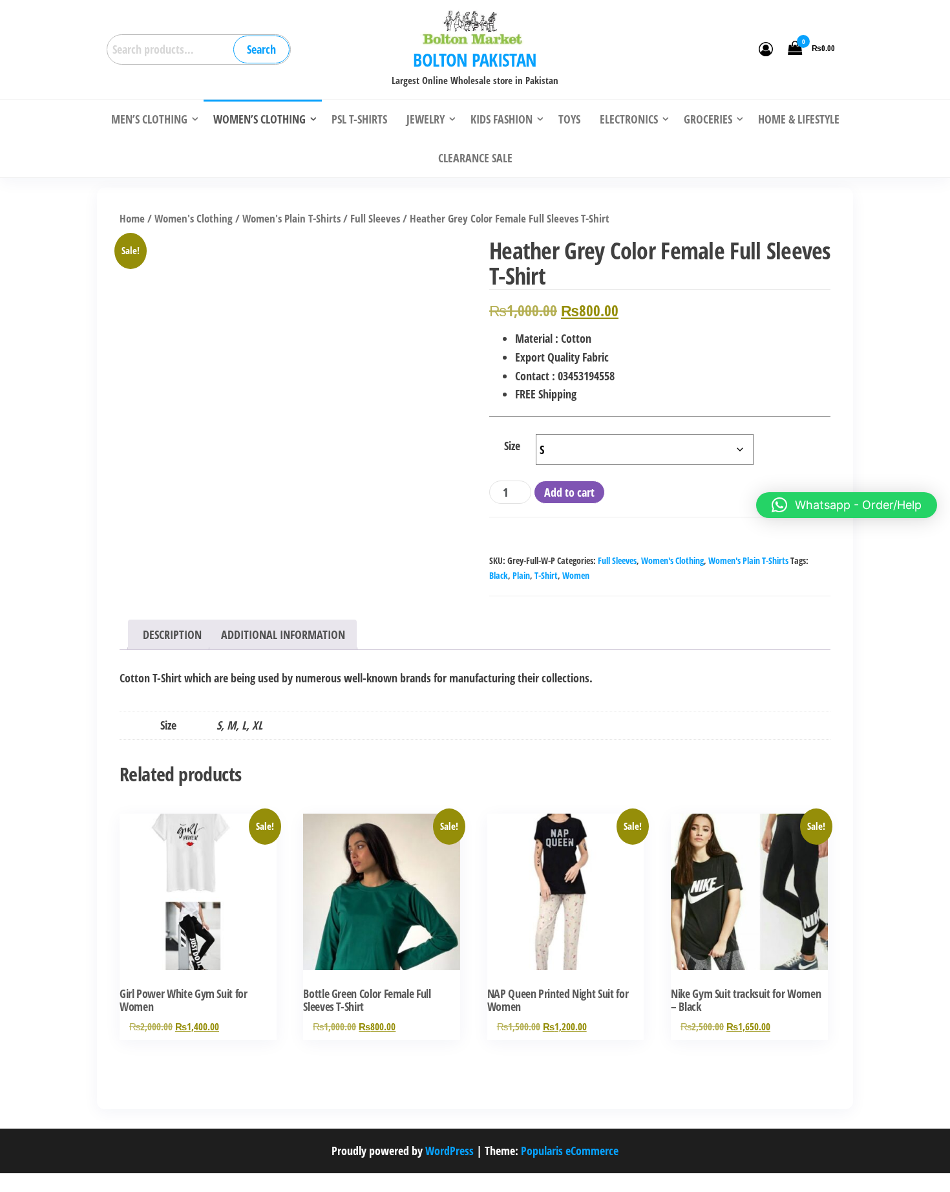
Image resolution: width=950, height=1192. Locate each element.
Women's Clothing (193, 218)
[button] (846, 505)
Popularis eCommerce (569, 1150)
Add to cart (569, 492)
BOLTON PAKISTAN (475, 59)
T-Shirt (546, 575)
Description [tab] (172, 634)
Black (498, 575)
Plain (521, 575)
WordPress (449, 1150)
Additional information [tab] (283, 634)
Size (512, 445)
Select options (198, 905)
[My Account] (766, 48)
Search (261, 49)
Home (132, 218)
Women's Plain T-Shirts (291, 218)
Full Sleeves (375, 218)
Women (575, 575)
